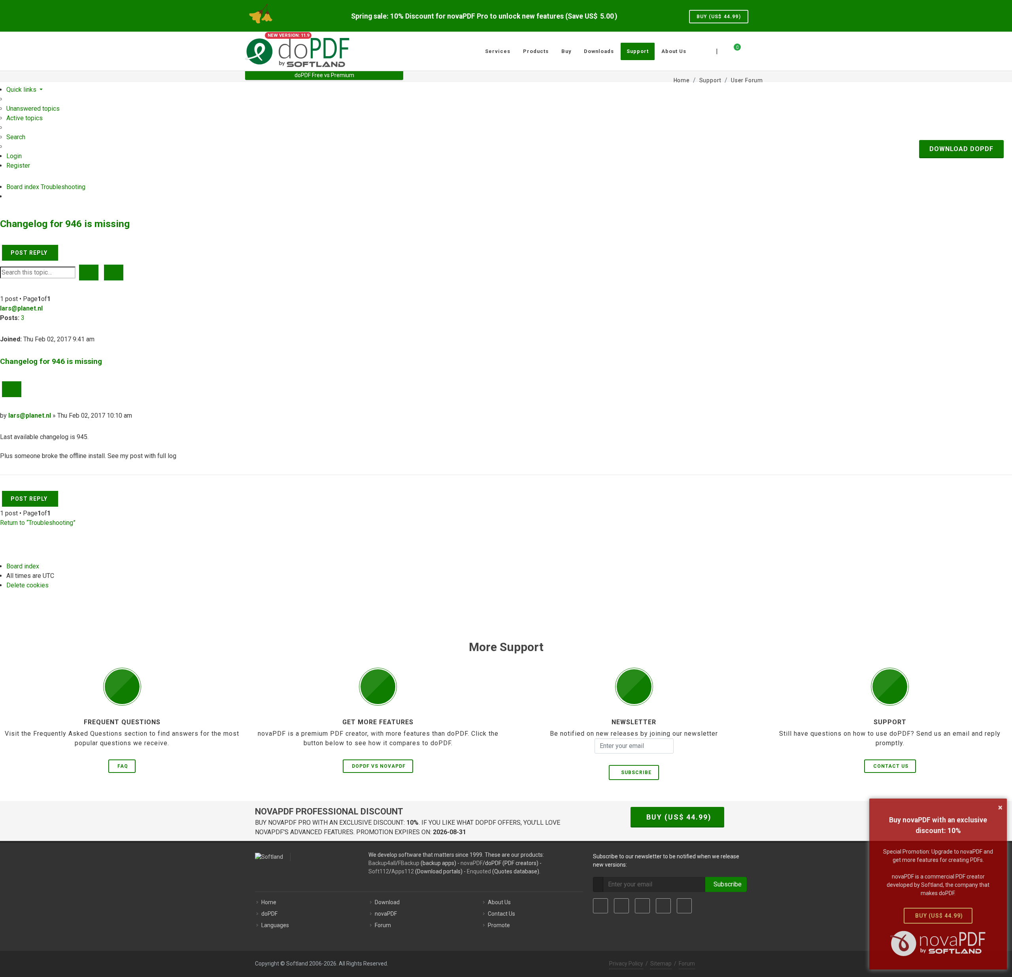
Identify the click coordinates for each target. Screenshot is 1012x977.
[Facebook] (600, 905)
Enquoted (479, 871)
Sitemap (661, 963)
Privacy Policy (626, 963)
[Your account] (746, 48)
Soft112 (378, 871)
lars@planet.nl (21, 308)
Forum (383, 925)
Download (387, 902)
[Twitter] (621, 905)
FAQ (122, 766)
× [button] (1000, 807)
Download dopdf (961, 149)
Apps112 (402, 871)
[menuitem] (33, 108)
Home (268, 902)
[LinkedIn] (642, 905)
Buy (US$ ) (719, 16)
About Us (499, 902)
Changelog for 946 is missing (65, 223)
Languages (275, 925)
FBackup (408, 863)
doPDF (269, 914)
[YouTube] (663, 905)
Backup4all (382, 863)
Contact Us (890, 766)
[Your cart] (732, 50)
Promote (499, 925)
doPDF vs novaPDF (379, 766)
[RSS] (684, 905)
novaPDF (472, 863)
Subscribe (634, 772)
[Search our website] (758, 50)
